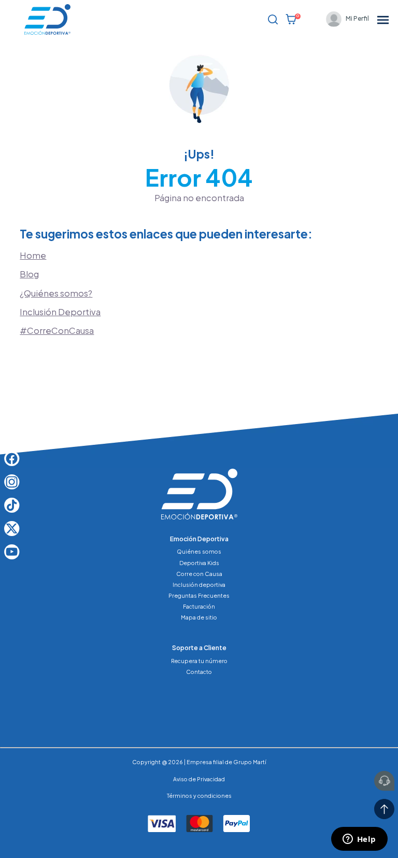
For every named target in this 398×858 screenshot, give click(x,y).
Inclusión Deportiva (60, 311)
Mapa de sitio (199, 617)
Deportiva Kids (199, 562)
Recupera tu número (199, 660)
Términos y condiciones (199, 795)
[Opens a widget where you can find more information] (359, 840)
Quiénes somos (199, 551)
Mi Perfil (357, 18)
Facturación (199, 606)
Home (33, 255)
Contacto (199, 671)
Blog (29, 274)
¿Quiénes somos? (56, 293)
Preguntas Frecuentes (199, 595)
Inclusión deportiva (199, 584)
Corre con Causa (199, 573)
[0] (291, 19)
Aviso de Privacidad (199, 779)
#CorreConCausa (57, 330)
